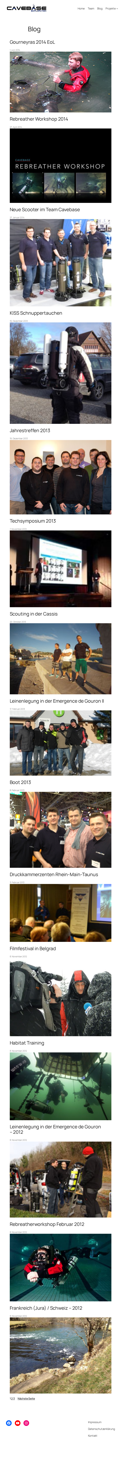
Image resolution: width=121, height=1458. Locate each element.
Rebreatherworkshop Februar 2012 (47, 1224)
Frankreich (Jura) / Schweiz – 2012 (46, 1307)
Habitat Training (27, 1042)
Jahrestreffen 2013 (30, 430)
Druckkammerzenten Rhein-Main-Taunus (54, 874)
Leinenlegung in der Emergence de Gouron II (57, 700)
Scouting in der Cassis (34, 613)
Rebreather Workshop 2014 (39, 118)
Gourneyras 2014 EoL (32, 42)
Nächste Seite (26, 1398)
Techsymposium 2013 (33, 520)
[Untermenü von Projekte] (117, 8)
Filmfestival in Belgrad (33, 948)
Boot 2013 (20, 782)
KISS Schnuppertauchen (36, 312)
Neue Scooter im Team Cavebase (45, 209)
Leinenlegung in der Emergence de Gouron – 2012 (55, 1129)
